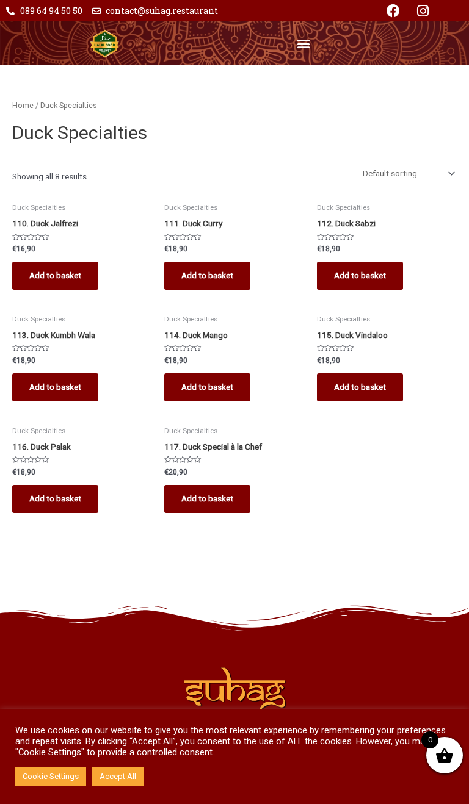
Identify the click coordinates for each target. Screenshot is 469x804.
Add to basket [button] (55, 275)
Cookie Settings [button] (51, 776)
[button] (303, 43)
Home (23, 105)
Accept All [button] (118, 776)
